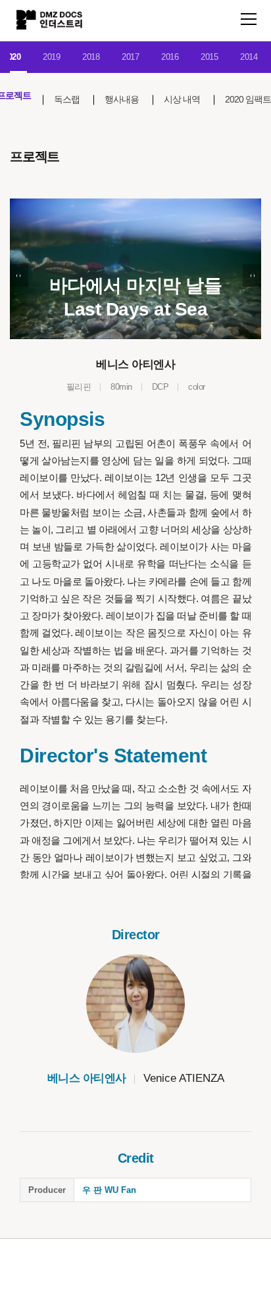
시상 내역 (182, 99)
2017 (130, 57)
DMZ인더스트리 (49, 19)
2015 (209, 57)
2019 (51, 57)
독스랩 (67, 99)
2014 (248, 57)
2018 (90, 57)
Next (252, 275)
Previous (19, 275)
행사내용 (122, 99)
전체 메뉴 (249, 19)
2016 (169, 57)
